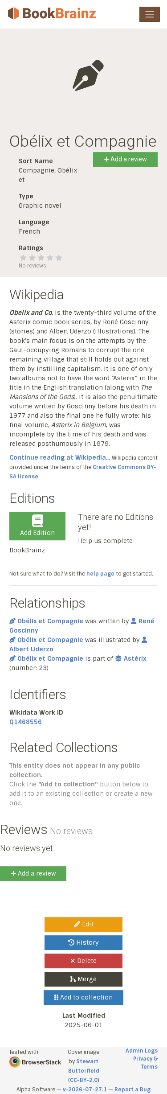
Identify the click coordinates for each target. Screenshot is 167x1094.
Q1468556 (25, 722)
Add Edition (37, 533)
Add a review (128, 159)
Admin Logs (142, 1050)
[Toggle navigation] (149, 14)
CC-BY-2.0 (84, 1080)
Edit (87, 924)
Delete (86, 961)
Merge (86, 979)
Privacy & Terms (145, 1062)
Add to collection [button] (85, 997)
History (86, 942)
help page (100, 573)
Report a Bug (132, 1089)
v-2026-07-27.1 (85, 1089)
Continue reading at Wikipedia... (59, 457)
